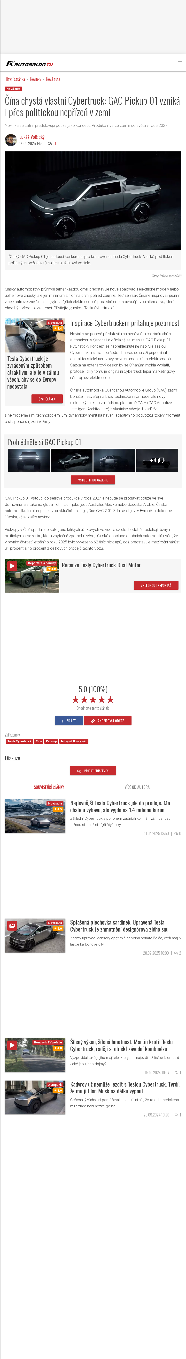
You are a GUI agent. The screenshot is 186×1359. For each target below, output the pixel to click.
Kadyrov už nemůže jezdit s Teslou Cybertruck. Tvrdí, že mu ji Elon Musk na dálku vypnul (124, 1087)
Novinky (35, 79)
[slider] (93, 698)
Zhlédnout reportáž (156, 585)
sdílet (71, 720)
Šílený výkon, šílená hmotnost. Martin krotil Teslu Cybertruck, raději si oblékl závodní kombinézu (121, 1045)
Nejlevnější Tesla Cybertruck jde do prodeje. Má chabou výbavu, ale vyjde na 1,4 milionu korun (120, 806)
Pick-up (51, 741)
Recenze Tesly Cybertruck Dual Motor (101, 564)
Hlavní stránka (15, 79)
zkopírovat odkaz (110, 720)
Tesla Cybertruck (19, 741)
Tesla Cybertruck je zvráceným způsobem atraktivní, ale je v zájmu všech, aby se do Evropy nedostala (33, 372)
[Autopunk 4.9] (35, 1097)
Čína (39, 741)
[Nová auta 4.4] (35, 335)
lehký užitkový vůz (74, 741)
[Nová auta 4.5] (35, 815)
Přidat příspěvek (96, 770)
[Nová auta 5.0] (35, 935)
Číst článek (47, 398)
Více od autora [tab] (137, 787)
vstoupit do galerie (93, 479)
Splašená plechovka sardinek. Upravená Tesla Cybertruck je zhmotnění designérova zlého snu (119, 925)
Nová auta (53, 79)
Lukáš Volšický (32, 136)
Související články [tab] (49, 787)
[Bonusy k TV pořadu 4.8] (35, 1055)
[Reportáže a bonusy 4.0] (32, 575)
